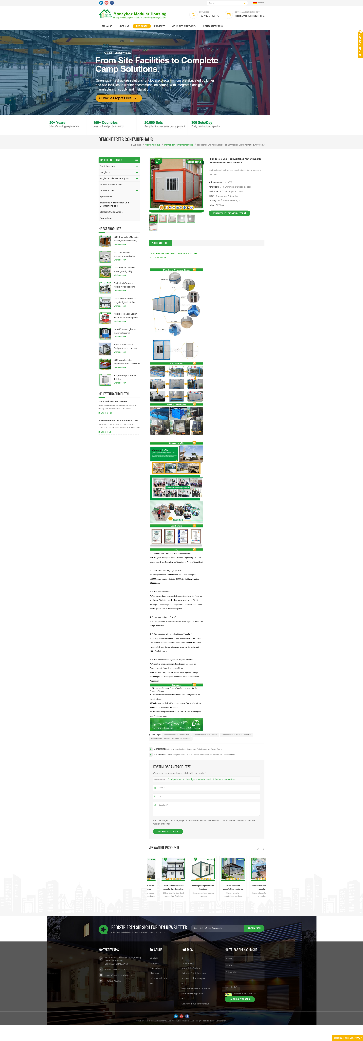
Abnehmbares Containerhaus (176, 734)
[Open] (360, 44)
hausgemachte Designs (193, 978)
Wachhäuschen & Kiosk (111, 184)
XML (152, 983)
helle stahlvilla (107, 190)
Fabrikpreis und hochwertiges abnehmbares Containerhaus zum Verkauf (201, 779)
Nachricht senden (168, 831)
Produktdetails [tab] (160, 243)
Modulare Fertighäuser (192, 993)
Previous (257, 849)
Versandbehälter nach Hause (196, 988)
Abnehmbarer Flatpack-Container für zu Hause (170, 738)
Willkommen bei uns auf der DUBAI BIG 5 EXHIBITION (119, 420)
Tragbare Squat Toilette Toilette (125, 377)
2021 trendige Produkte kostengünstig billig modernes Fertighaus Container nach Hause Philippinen (124, 270)
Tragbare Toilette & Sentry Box (114, 178)
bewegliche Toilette (191, 968)
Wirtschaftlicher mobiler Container (236, 734)
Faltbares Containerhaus (194, 973)
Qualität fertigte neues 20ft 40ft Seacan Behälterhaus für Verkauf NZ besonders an (201, 754)
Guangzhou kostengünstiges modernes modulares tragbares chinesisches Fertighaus (253, 887)
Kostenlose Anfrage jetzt (346, 1038)
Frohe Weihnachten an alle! (113, 401)
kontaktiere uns (213, 26)
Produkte (141, 26)
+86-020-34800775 (209, 16)
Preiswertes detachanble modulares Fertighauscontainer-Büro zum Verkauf (223, 887)
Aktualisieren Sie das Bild (244, 993)
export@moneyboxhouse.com (249, 16)
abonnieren (254, 928)
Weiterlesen (119, 244)
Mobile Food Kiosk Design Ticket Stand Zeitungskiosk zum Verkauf (126, 316)
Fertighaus (105, 172)
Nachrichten (156, 968)
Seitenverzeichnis (158, 978)
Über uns (124, 26)
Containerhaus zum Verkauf (205, 734)
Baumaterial (106, 218)
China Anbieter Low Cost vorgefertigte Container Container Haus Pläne (125, 300)
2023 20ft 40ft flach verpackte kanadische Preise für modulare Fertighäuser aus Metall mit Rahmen (126, 254)
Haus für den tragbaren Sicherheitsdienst (125, 331)
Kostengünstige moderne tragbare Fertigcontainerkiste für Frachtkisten (164, 887)
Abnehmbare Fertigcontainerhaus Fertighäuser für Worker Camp (195, 749)
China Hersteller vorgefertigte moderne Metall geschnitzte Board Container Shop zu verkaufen (193, 887)
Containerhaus (107, 166)
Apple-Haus (106, 196)
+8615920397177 (113, 981)
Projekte (159, 26)
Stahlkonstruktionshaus (111, 212)
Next (263, 849)
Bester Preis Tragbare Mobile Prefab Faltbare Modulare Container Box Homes (125, 285)
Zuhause (107, 26)
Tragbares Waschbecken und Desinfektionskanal (114, 204)
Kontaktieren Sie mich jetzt (228, 213)
